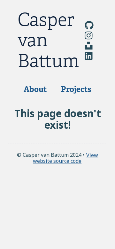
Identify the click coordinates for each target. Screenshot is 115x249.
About (35, 89)
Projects (76, 89)
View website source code (65, 157)
